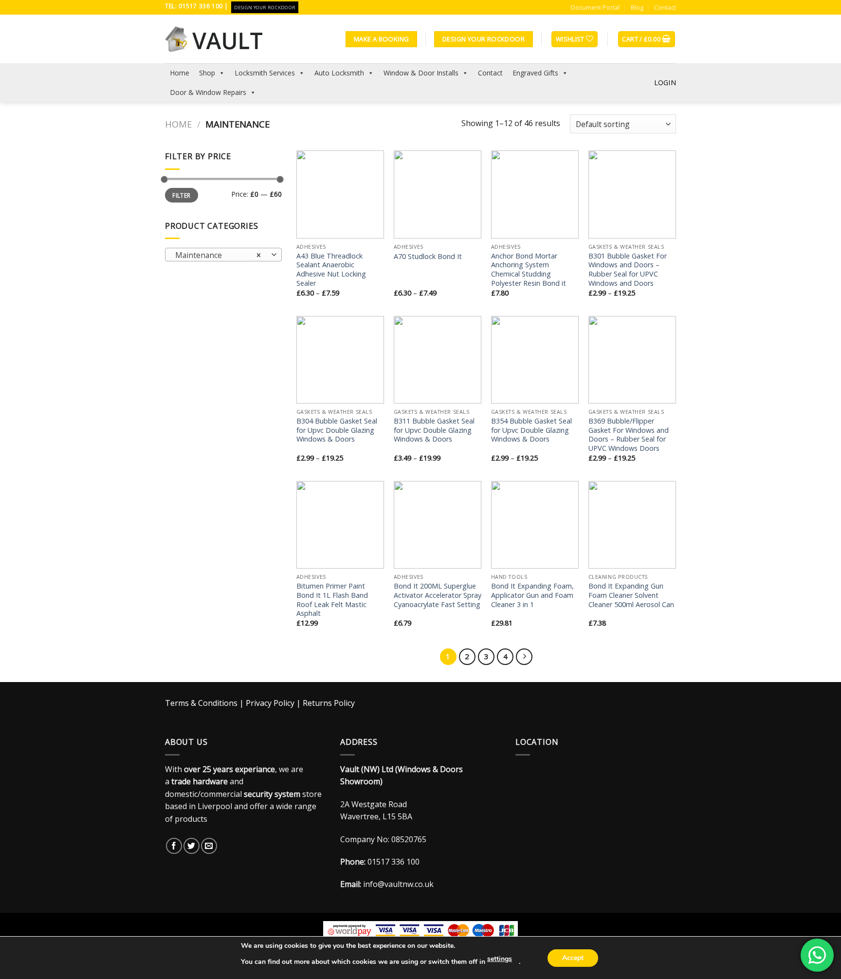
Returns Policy (329, 703)
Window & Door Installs (421, 72)
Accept (573, 957)
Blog (637, 7)
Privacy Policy (270, 703)
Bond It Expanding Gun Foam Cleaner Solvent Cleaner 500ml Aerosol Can (631, 595)
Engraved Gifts (535, 72)
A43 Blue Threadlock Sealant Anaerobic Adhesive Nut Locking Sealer (331, 270)
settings (499, 958)
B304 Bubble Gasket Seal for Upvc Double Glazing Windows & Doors (336, 430)
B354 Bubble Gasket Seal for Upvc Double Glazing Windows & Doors (531, 430)
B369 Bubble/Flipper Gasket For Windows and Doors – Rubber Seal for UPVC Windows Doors (628, 435)
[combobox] (223, 254)
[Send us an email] (209, 846)
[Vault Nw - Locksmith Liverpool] (213, 39)
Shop (207, 72)
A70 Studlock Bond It (428, 256)
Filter (181, 195)
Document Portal (595, 7)
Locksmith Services (265, 72)
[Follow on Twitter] (191, 846)
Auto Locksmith (339, 72)
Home (179, 72)
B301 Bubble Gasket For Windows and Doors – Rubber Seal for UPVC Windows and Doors (627, 270)
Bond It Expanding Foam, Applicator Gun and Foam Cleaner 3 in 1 (532, 595)
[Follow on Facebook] (174, 846)
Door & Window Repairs (208, 92)
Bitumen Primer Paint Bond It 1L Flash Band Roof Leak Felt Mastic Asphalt (332, 600)
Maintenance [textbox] (218, 255)
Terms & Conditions (201, 703)
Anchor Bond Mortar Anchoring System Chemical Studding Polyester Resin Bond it (528, 270)
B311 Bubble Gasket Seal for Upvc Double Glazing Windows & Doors (434, 430)
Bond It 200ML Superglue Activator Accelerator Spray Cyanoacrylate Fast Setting (437, 595)
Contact (665, 7)
